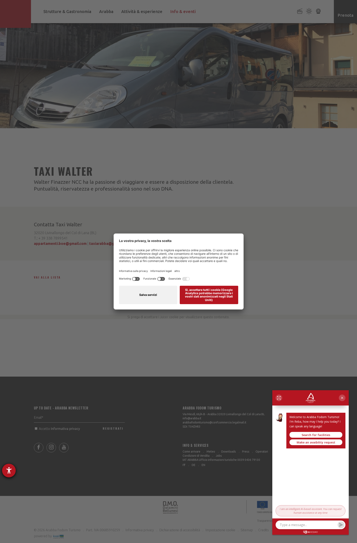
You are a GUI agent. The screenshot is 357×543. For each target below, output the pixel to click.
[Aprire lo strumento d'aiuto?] (9, 470)
